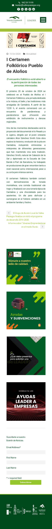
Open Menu (43, 20)
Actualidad (31, 54)
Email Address (13, 447)
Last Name (11, 468)
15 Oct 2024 (15, 54)
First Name (11, 458)
